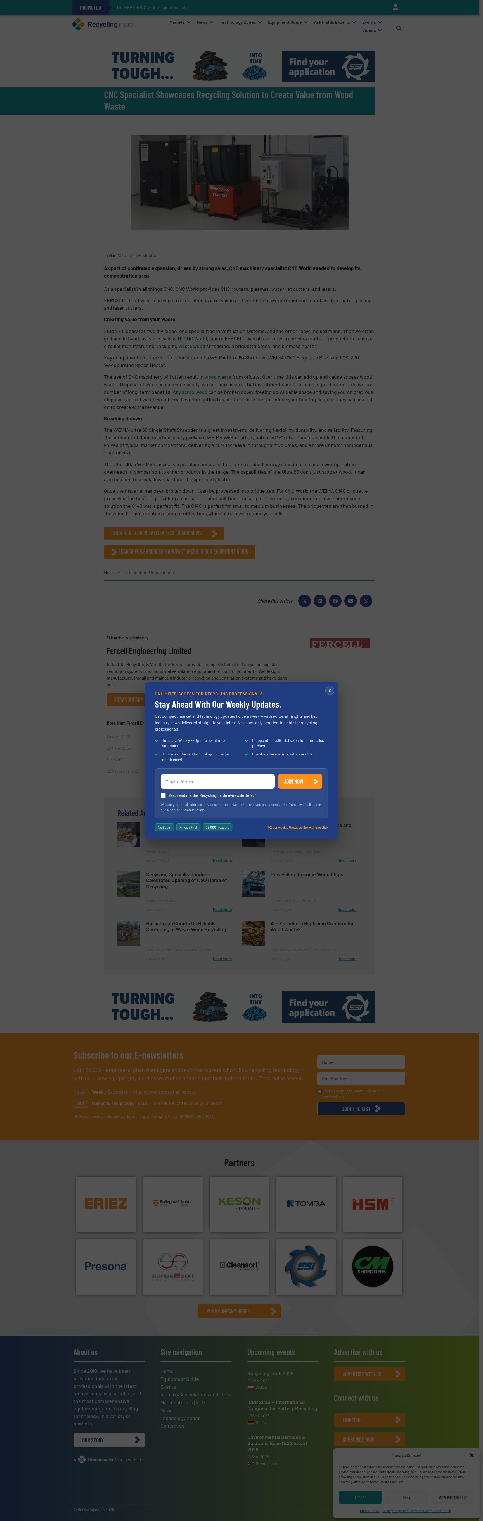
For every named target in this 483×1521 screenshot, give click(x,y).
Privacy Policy (193, 810)
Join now (294, 781)
